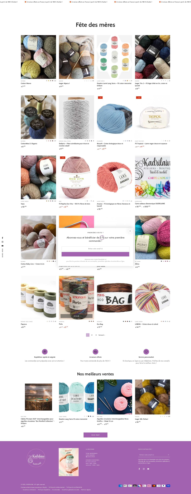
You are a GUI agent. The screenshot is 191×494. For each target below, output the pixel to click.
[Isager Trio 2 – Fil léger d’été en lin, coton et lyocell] (152, 57)
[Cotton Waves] (38, 57)
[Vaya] (38, 177)
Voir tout (95, 435)
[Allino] (152, 237)
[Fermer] (130, 231)
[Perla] (76, 298)
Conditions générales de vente (70, 490)
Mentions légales (86, 490)
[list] (95, 356)
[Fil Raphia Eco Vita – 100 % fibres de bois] (76, 177)
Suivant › (102, 335)
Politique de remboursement (57, 487)
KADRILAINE (29, 484)
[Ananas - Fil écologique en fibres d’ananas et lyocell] (114, 177)
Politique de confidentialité (74, 487)
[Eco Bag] (114, 298)
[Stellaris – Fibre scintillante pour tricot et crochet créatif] (76, 117)
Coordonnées (56, 490)
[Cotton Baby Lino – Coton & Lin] (38, 237)
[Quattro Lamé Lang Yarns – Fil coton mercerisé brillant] (114, 57)
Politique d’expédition (44, 490)
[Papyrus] (38, 298)
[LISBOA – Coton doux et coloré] (152, 298)
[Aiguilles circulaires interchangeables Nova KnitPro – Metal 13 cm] (114, 397)
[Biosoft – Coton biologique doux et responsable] (114, 117)
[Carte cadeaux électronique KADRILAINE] (152, 177)
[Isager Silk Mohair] (152, 397)
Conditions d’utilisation (29, 490)
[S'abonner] (169, 455)
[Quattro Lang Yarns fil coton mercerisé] (76, 397)
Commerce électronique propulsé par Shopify (34, 487)
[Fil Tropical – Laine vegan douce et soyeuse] (152, 117)
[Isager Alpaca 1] (76, 57)
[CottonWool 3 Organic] (38, 117)
